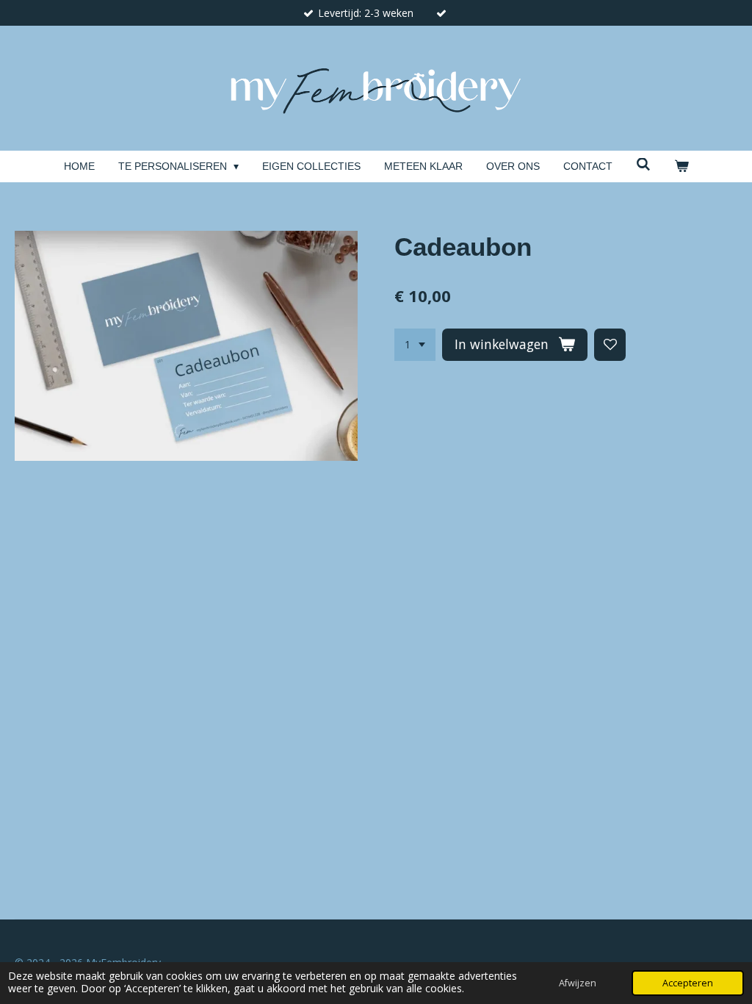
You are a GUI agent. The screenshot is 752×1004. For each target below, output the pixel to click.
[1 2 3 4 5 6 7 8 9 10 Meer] (414, 345)
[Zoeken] (643, 164)
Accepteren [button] (687, 983)
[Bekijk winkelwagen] (681, 166)
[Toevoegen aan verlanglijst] (610, 345)
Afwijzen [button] (577, 983)
